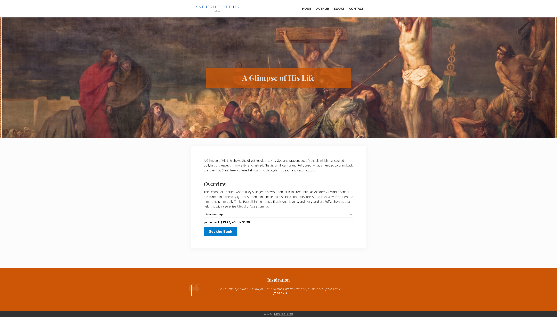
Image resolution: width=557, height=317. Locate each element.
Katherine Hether (283, 313)
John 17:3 (280, 293)
